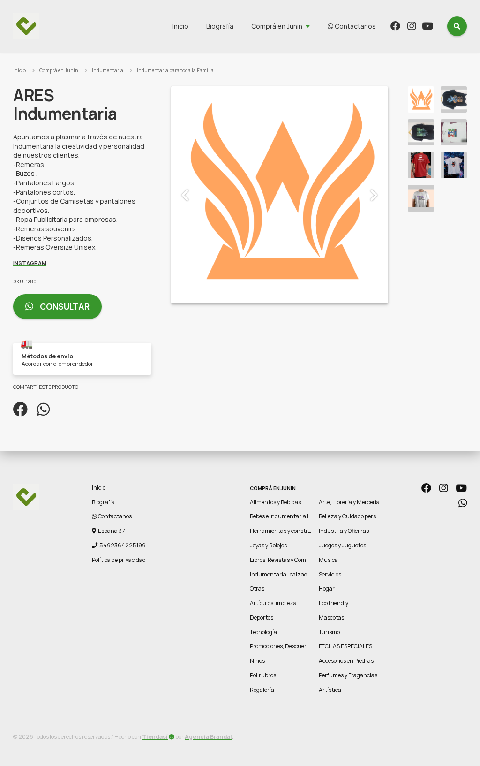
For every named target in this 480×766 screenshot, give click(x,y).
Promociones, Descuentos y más (291, 646)
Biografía (219, 26)
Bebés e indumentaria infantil (288, 516)
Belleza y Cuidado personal (353, 516)
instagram (29, 262)
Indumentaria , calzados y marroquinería (303, 574)
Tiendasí (155, 737)
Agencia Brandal (208, 737)
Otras (257, 588)
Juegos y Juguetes (342, 545)
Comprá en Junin (276, 26)
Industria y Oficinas (344, 531)
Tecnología (263, 632)
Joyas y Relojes (268, 545)
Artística (330, 690)
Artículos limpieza (273, 603)
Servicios (330, 574)
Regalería (262, 690)
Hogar (327, 588)
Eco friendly (333, 603)
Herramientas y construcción (287, 531)
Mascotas (331, 618)
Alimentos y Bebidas (275, 502)
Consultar (64, 306)
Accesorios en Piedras (346, 661)
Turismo (329, 632)
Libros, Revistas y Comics (281, 560)
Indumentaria (107, 70)
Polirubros (263, 675)
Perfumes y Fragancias (348, 675)
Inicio (180, 26)
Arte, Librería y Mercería (349, 502)
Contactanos (354, 26)
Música (328, 560)
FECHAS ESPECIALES (345, 646)
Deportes (261, 618)
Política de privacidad (119, 560)
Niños (257, 661)
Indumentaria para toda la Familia (175, 70)
